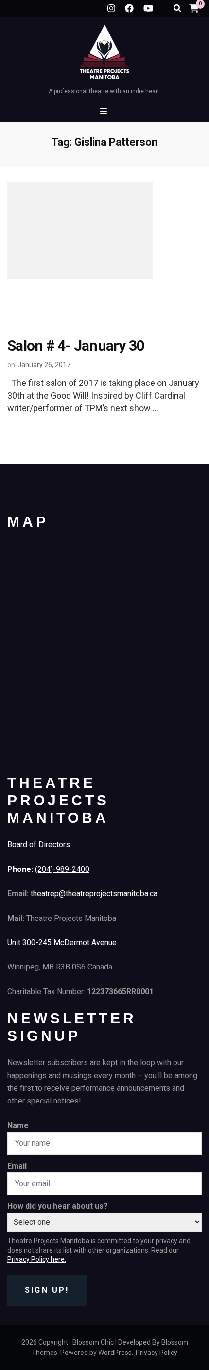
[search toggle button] (177, 8)
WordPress (115, 1352)
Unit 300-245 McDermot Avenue (62, 942)
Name (18, 1125)
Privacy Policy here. (36, 1259)
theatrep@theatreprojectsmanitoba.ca (94, 893)
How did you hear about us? (57, 1206)
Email (17, 1165)
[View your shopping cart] (194, 8)
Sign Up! (47, 1290)
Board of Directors (38, 844)
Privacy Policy (156, 1352)
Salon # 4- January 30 (75, 345)
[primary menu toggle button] (104, 111)
